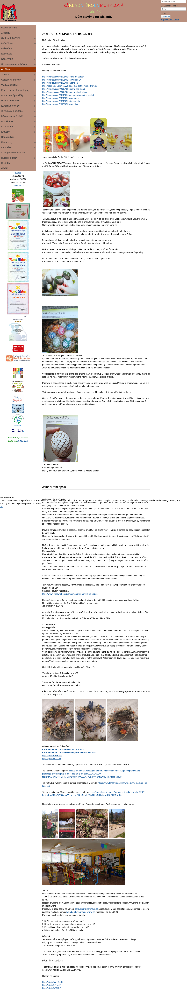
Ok (1, 506)
